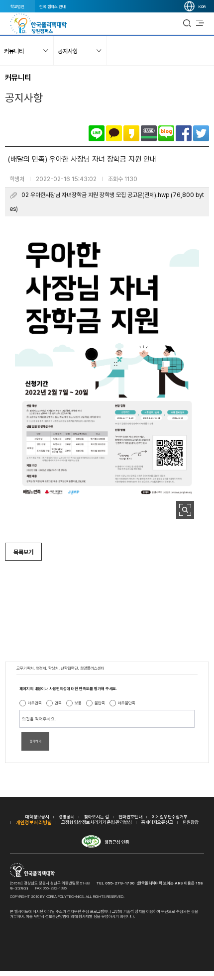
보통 (78, 702)
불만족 (100, 702)
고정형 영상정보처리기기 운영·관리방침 (96, 822)
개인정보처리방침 (34, 822)
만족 (58, 702)
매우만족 (35, 702)
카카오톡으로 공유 (114, 133)
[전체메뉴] (200, 23)
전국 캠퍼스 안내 (52, 6)
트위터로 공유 (201, 133)
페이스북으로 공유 (184, 133)
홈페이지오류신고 (157, 822)
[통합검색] (187, 23)
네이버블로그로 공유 (166, 133)
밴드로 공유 (149, 133)
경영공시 (67, 816)
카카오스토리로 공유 (131, 133)
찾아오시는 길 (96, 816)
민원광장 (191, 822)
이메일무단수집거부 (170, 816)
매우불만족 (126, 702)
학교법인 (17, 6)
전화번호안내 (130, 816)
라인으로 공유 (97, 133)
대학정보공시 (37, 816)
